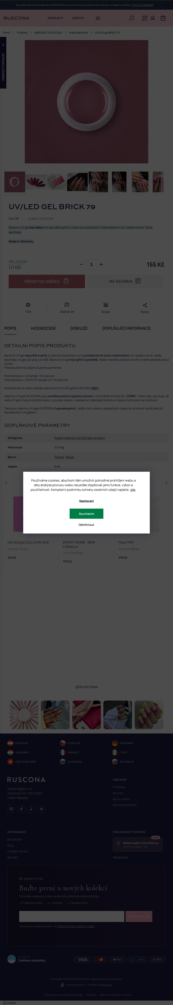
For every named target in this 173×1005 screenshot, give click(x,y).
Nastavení (86, 501)
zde (132, 489)
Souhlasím (86, 513)
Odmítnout (86, 524)
